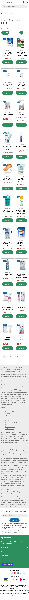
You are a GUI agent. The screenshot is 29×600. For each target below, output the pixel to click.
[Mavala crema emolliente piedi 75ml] (7, 137)
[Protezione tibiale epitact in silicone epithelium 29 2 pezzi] (7, 43)
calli (13, 396)
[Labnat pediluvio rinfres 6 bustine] (21, 169)
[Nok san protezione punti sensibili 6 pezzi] (21, 105)
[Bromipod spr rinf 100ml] (21, 74)
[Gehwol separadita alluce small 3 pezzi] (21, 328)
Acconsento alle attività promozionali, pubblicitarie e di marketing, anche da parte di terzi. (15, 527)
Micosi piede (8, 419)
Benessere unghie (9, 411)
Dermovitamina (11, 494)
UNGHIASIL (21, 50)
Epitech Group (21, 304)
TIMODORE (21, 208)
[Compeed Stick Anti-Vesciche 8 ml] (7, 201)
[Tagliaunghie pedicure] (7, 74)
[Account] (23, 2)
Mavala (8, 144)
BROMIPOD (21, 82)
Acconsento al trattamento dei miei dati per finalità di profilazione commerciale (14, 531)
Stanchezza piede (9, 428)
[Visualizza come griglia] (21, 33)
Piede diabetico (9, 421)
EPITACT (8, 50)
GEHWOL (7, 112)
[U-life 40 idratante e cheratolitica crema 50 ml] (7, 328)
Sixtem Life (21, 144)
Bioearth (7, 272)
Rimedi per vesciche (10, 426)
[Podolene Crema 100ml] (21, 296)
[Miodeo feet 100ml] (7, 264)
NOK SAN (21, 112)
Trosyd (17, 494)
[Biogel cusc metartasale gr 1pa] (7, 233)
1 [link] (4, 356)
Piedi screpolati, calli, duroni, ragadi (14, 423)
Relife (7, 336)
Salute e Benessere (12, 13)
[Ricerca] (25, 6)
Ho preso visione (15, 523)
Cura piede (7, 413)
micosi (15, 388)
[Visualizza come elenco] (26, 33)
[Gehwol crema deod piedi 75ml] (7, 105)
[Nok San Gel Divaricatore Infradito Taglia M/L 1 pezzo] (21, 264)
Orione (8, 176)
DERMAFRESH (7, 304)
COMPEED (7, 208)
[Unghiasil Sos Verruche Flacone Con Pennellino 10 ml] (21, 43)
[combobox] (14, 6)
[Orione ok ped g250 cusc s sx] (7, 169)
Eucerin (9, 492)
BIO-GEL (8, 240)
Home (3, 13)
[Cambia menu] (2, 2)
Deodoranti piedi (9, 415)
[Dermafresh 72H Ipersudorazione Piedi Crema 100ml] (7, 296)
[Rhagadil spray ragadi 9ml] (21, 137)
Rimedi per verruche (10, 425)
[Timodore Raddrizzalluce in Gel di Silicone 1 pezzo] (21, 233)
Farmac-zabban (8, 82)
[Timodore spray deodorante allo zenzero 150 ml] (21, 201)
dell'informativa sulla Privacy (19, 523)
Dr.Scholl (14, 492)
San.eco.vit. (21, 176)
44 (17, 356)
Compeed (19, 492)
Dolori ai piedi (8, 417)
